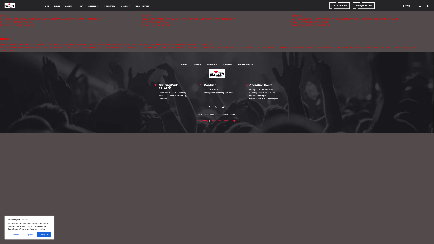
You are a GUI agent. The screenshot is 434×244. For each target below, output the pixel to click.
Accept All (44, 235)
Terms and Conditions (220, 121)
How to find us (245, 64)
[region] (29, 227)
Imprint (235, 121)
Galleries (212, 64)
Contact (227, 64)
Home (184, 64)
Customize (15, 235)
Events (197, 64)
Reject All (30, 235)
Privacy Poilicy (202, 121)
